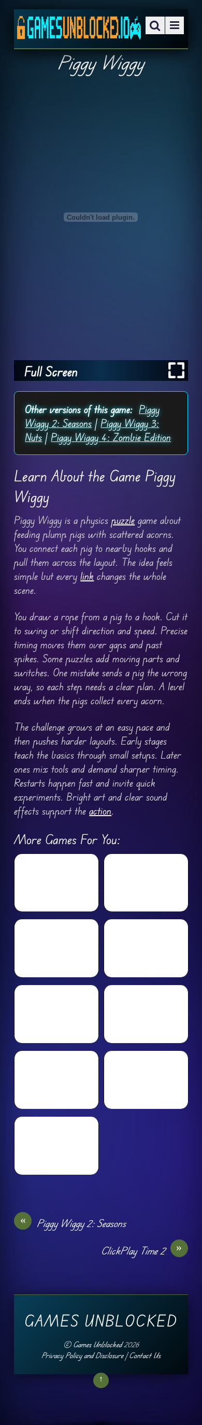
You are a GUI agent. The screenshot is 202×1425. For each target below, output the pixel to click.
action (100, 810)
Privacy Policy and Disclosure (82, 1355)
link (87, 575)
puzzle (123, 520)
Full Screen (51, 371)
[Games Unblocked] (79, 32)
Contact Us (145, 1355)
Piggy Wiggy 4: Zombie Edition (111, 437)
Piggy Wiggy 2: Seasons (73, 1223)
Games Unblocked (97, 1344)
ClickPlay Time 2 (141, 1250)
